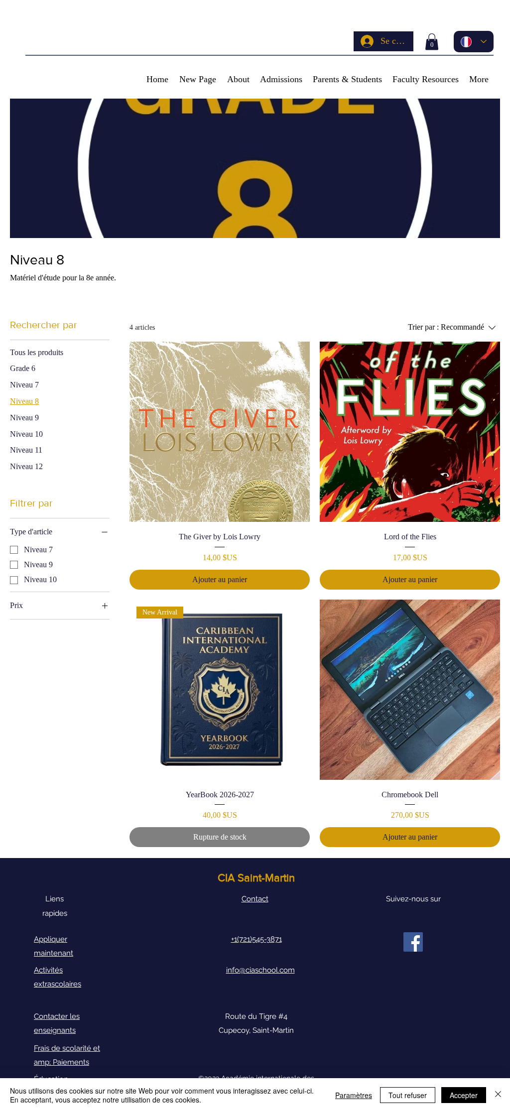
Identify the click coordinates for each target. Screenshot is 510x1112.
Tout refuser (407, 1095)
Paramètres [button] (353, 1095)
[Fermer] (498, 1095)
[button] (432, 41)
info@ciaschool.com (260, 970)
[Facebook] (413, 942)
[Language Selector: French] (474, 41)
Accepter (464, 1095)
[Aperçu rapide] (219, 432)
